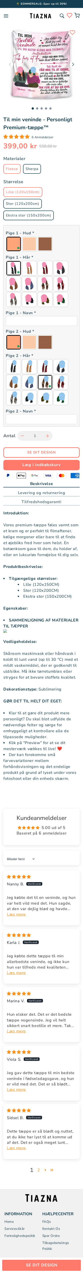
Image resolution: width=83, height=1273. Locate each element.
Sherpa (32, 168)
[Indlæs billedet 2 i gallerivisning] (37, 108)
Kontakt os (51, 1228)
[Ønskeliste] (69, 15)
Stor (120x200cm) (22, 203)
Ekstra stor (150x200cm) (28, 215)
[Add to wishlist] (72, 33)
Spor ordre (51, 1236)
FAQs (46, 1221)
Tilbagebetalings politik (55, 1246)
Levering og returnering (41, 492)
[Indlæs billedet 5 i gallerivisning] (50, 108)
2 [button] (38, 1170)
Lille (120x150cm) (23, 192)
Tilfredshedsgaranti (41, 501)
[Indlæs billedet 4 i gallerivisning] (46, 108)
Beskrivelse (41, 483)
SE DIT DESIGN (41, 1265)
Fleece (12, 168)
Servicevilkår (14, 1228)
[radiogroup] (41, 244)
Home (9, 1221)
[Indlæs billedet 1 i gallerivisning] (33, 108)
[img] (19, 876)
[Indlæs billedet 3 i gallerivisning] (42, 108)
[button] (62, 16)
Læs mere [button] (16, 914)
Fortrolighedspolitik (19, 1236)
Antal (9, 436)
